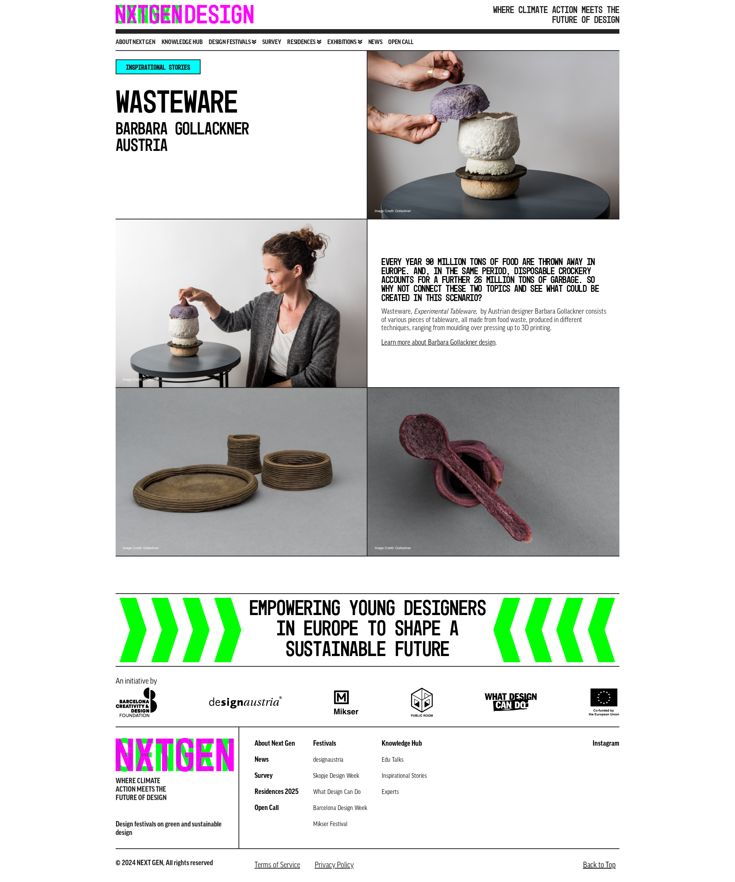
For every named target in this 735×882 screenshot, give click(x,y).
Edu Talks (392, 760)
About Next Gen (135, 42)
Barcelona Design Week (340, 808)
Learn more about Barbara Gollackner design (438, 343)
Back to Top (599, 865)
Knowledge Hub (182, 42)
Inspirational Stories (158, 67)
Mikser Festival (330, 824)
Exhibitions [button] (341, 42)
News (375, 42)
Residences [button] (301, 42)
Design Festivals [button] (229, 42)
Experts (390, 792)
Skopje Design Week (336, 776)
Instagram (606, 744)
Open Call (400, 42)
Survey (271, 42)
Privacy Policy (334, 865)
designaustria (328, 760)
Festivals (324, 744)
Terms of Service (277, 865)
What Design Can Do (337, 792)
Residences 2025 (277, 792)
